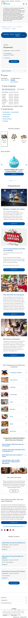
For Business (17, 1)
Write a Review (14, 82)
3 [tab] (13, 180)
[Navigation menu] (2, 4)
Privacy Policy (14, 615)
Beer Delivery (6, 116)
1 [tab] (10, 180)
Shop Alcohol (14, 61)
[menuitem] (6, 35)
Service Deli (15, 431)
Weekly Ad (4, 549)
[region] (14, 614)
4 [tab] (14, 180)
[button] (23, 4)
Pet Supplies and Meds (16, 372)
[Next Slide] (26, 164)
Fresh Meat (15, 387)
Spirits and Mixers (7, 119)
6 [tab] (17, 180)
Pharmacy (12, 1)
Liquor (15, 401)
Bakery (15, 423)
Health (7, 1)
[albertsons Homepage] (6, 4)
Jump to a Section (6, 71)
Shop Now (18, 174)
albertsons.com (18, 522)
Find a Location (15, 583)
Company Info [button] (4, 600)
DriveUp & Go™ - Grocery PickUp (11, 112)
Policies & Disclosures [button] (6, 603)
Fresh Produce (15, 394)
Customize (5, 615)
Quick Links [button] (3, 597)
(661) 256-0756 (5, 80)
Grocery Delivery (7, 114)
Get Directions (7, 58)
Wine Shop (5, 121)
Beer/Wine (15, 409)
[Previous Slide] (2, 164)
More (23, 35)
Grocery (3, 1)
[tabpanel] (14, 165)
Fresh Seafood (15, 379)
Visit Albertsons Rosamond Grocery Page (14, 526)
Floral (15, 416)
